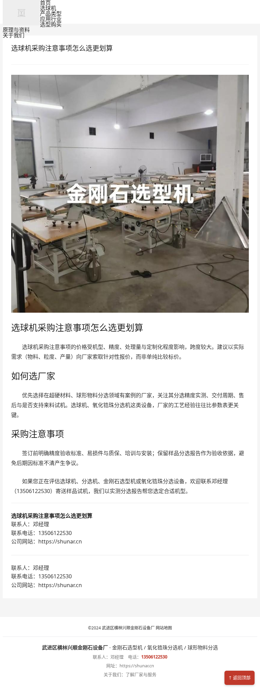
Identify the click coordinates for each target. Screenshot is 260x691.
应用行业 (51, 19)
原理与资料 (16, 30)
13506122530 (154, 657)
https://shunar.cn (137, 666)
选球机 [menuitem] (48, 8)
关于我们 (13, 35)
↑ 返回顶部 (240, 677)
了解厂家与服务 (141, 674)
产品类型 (51, 13)
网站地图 (163, 628)
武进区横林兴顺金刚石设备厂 (128, 628)
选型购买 (51, 24)
